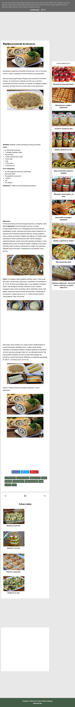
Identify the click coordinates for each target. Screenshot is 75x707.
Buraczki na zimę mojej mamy (63, 84)
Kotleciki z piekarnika (13, 572)
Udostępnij (17, 472)
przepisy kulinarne (18, 481)
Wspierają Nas (37, 703)
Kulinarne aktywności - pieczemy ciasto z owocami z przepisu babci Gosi (63, 285)
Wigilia (14, 485)
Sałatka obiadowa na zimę (63, 150)
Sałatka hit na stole (13, 593)
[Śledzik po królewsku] (13, 516)
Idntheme (45, 701)
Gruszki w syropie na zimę (64, 129)
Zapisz (35, 472)
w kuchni (7, 485)
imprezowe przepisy (23, 478)
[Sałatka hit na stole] (13, 583)
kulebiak (44, 478)
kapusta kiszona (35, 478)
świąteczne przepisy (31, 481)
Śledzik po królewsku (13, 526)
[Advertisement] (37, 25)
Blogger (50, 701)
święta (41, 481)
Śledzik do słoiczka (13, 548)
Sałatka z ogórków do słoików (63, 241)
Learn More (34, 10)
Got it (43, 10)
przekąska (8, 481)
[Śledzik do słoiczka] (13, 538)
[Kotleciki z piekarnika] (13, 562)
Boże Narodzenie (10, 478)
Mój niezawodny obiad (63, 262)
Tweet (26, 472)
